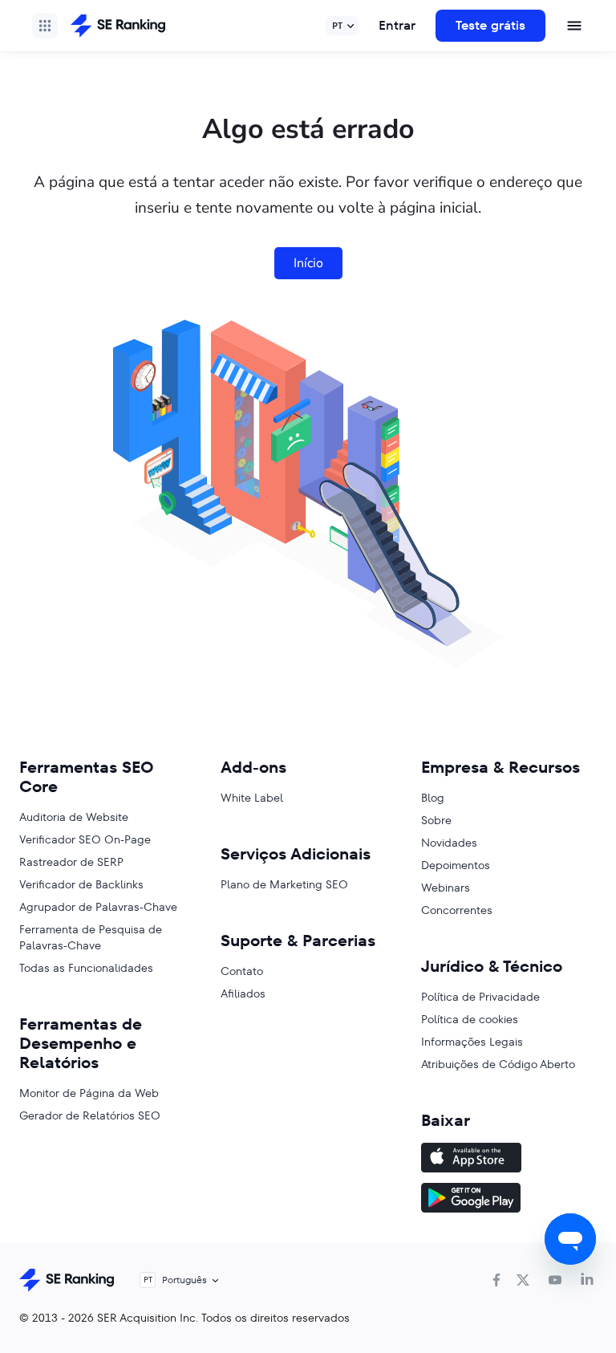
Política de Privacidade (480, 997)
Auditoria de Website (73, 817)
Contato (242, 971)
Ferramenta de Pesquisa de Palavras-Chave (90, 937)
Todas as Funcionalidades (86, 968)
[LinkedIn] (587, 1280)
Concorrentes (456, 910)
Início (308, 263)
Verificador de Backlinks (81, 884)
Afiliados (243, 993)
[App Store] (509, 1159)
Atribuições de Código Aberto (498, 1064)
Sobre (436, 820)
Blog (432, 798)
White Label (252, 798)
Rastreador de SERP (71, 862)
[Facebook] (496, 1280)
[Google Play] (509, 1200)
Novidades (449, 843)
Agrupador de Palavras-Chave (98, 907)
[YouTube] (555, 1280)
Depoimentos (455, 865)
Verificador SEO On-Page (85, 839)
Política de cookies (469, 1019)
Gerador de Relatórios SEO (89, 1115)
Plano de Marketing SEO (284, 884)
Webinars (445, 888)
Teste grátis (490, 25)
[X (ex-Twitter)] (523, 1280)
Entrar (397, 25)
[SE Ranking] (118, 26)
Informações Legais (472, 1042)
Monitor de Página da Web (89, 1093)
